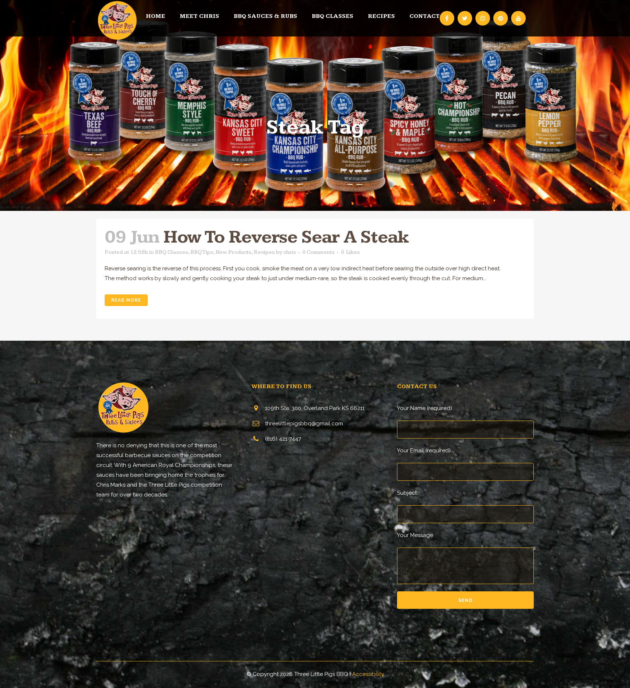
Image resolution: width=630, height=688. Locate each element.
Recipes (264, 252)
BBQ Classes (171, 252)
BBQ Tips (201, 252)
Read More (126, 300)
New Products (233, 252)
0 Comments (318, 252)
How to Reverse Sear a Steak (285, 237)
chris (289, 252)
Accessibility (368, 674)
